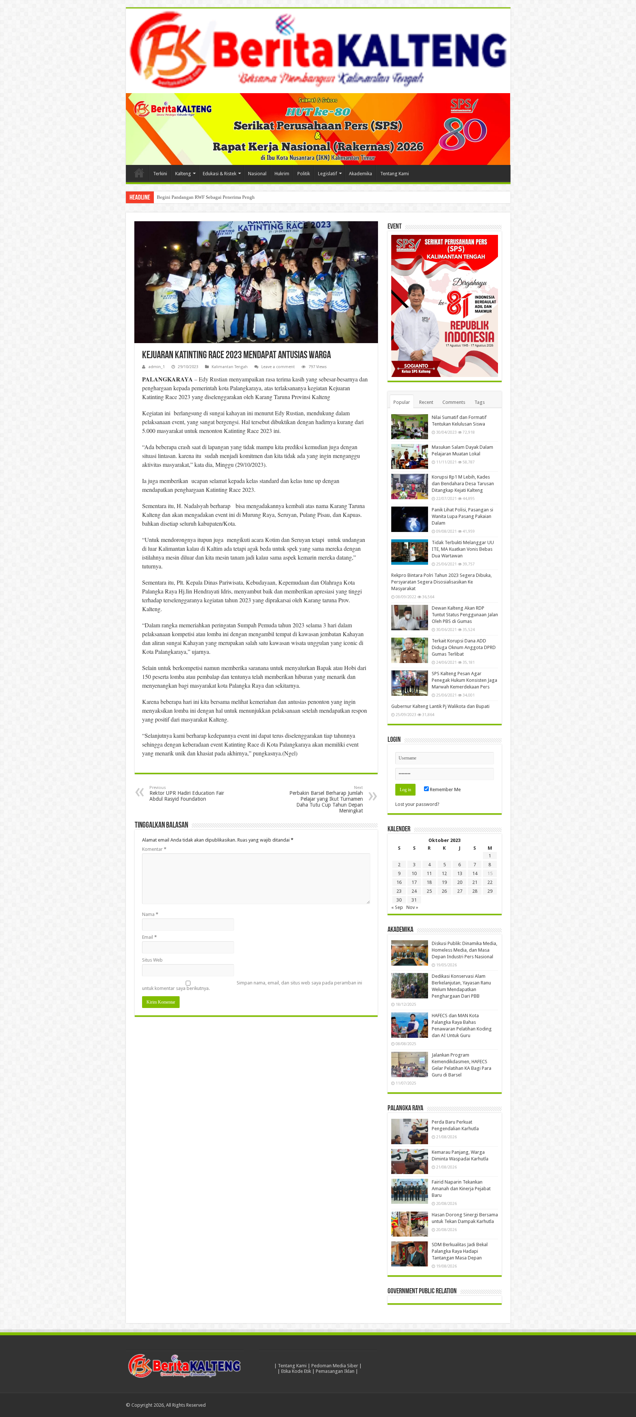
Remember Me (445, 789)
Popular (401, 402)
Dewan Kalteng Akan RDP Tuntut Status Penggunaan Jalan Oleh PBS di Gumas (465, 614)
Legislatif (327, 173)
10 (414, 873)
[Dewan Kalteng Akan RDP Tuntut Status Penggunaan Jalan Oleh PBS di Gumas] (409, 617)
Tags (479, 402)
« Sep (397, 907)
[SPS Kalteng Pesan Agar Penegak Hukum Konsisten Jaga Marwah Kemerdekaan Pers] (409, 682)
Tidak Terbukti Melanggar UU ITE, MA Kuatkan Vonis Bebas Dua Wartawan (463, 549)
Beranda (139, 172)
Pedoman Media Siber (334, 1365)
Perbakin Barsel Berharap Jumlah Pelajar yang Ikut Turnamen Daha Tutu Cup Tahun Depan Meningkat (326, 799)
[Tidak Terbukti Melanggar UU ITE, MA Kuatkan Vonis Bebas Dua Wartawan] (409, 551)
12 (444, 873)
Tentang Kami (394, 173)
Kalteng (183, 173)
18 (429, 882)
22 (489, 882)
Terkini (160, 173)
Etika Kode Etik (296, 1371)
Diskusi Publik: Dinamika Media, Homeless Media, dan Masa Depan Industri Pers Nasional (464, 950)
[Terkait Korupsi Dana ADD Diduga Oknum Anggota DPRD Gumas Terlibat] (409, 650)
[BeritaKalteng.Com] (318, 50)
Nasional (257, 173)
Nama (150, 914)
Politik (303, 173)
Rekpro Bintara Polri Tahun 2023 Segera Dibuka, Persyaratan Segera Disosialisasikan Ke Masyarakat (441, 581)
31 (414, 900)
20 (459, 882)
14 (474, 873)
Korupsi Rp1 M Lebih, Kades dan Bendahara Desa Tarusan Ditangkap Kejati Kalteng (463, 483)
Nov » (412, 907)
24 (414, 891)
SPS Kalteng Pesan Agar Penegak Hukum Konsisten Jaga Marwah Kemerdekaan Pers (464, 680)
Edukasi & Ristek (219, 173)
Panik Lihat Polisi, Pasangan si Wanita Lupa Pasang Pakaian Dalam (462, 516)
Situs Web (152, 960)
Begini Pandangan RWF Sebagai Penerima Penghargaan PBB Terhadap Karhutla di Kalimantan (251, 197)
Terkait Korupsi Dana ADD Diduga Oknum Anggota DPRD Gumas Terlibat (464, 647)
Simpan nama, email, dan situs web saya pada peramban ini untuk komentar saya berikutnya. (252, 985)
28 (474, 891)
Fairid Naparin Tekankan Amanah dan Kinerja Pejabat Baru (461, 1188)
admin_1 (156, 366)
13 (459, 873)
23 (399, 891)
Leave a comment (278, 366)
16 (399, 882)
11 (429, 873)
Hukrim (282, 173)
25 (429, 891)
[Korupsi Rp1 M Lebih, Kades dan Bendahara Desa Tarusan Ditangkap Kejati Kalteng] (409, 486)
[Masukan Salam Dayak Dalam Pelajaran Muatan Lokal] (409, 456)
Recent (426, 402)
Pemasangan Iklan (335, 1371)
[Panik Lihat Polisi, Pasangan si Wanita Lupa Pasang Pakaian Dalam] (409, 519)
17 (414, 882)
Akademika (360, 173)
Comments (453, 402)
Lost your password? (417, 804)
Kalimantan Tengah (230, 366)
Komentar (154, 849)
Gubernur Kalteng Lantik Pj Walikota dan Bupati (440, 706)
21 (474, 882)
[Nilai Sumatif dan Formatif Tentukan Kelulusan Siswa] (409, 426)
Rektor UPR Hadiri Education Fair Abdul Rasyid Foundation (186, 793)
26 (444, 891)
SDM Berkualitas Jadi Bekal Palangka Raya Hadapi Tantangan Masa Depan (460, 1251)
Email (149, 937)
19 (444, 882)
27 (459, 891)
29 (489, 891)
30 (399, 900)
